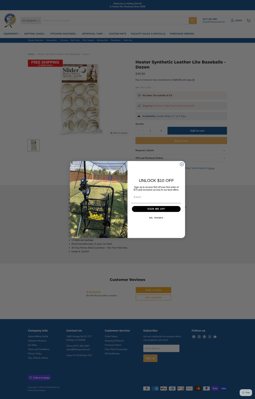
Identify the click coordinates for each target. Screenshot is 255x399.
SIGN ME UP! (156, 209)
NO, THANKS (156, 218)
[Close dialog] (182, 164)
